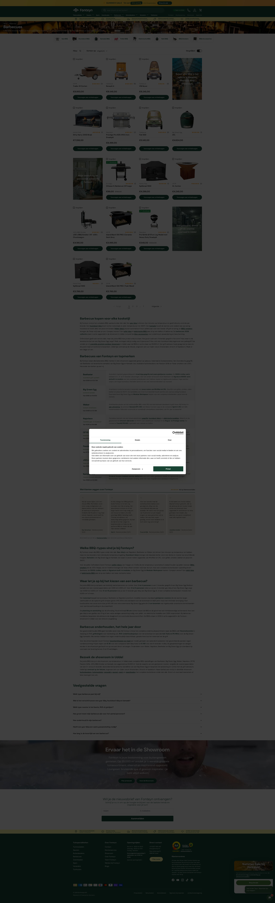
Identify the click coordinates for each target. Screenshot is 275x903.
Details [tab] (137, 440)
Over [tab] (170, 440)
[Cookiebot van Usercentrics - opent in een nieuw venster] (174, 433)
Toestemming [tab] (105, 440)
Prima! (168, 469)
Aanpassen (136, 469)
